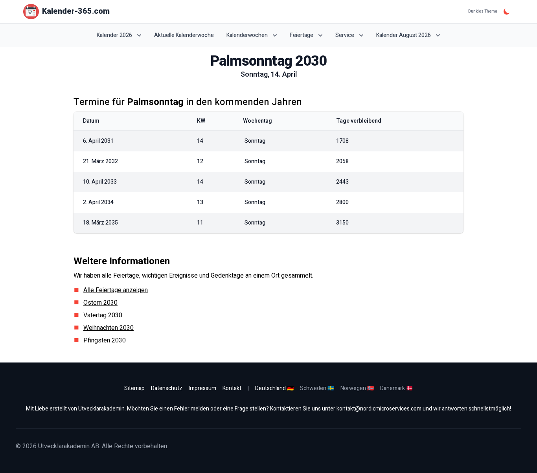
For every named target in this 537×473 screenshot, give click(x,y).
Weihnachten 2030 (108, 328)
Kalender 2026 (114, 35)
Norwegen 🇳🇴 (357, 388)
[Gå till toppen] (523, 459)
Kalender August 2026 (403, 35)
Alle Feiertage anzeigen (115, 290)
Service (344, 35)
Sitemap (134, 388)
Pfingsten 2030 (104, 340)
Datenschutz (166, 388)
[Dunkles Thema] (507, 11)
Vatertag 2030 (102, 315)
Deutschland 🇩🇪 (274, 388)
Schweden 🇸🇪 (317, 388)
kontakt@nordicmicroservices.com (379, 409)
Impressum (202, 388)
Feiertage (301, 35)
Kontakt (232, 388)
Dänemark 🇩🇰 (396, 388)
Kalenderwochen (247, 35)
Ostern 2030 (100, 302)
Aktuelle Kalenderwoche (184, 35)
